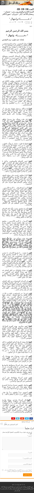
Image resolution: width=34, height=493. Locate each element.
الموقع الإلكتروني (27, 464)
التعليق (29, 436)
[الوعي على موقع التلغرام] (13, 485)
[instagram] (15, 485)
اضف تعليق (11, 22)
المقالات (19, 22)
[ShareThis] (17, 485)
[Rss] (24, 485)
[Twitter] (21, 485)
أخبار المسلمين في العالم (11, 423)
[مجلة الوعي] (17, 2)
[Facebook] (22, 485)
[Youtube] (19, 485)
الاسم (30, 452)
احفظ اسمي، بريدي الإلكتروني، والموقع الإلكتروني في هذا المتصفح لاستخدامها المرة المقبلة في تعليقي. (18, 470)
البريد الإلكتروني (27, 458)
